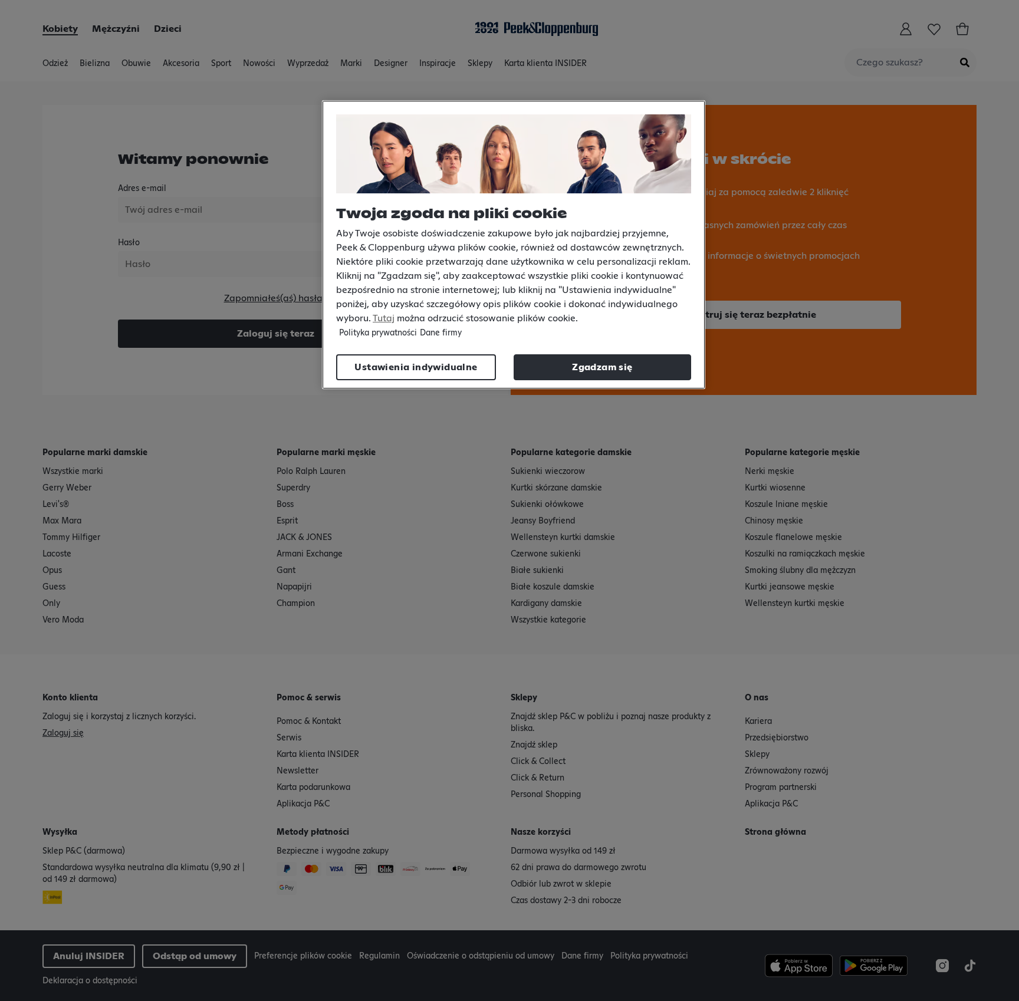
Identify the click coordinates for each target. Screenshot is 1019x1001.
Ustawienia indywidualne (415, 367)
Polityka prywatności (378, 333)
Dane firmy (441, 333)
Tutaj (384, 318)
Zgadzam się (602, 367)
